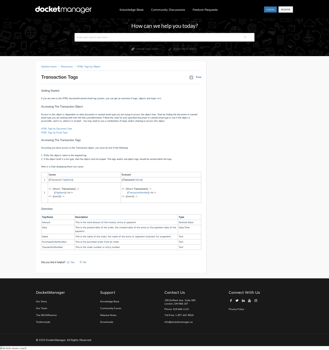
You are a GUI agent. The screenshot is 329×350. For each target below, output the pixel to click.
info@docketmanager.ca (178, 321)
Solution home (49, 66)
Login (270, 9)
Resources (67, 66)
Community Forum (110, 308)
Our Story (41, 301)
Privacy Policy (236, 309)
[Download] (158, 133)
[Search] (245, 37)
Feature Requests (205, 10)
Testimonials (43, 321)
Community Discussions (168, 10)
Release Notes (108, 315)
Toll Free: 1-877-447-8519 (178, 315)
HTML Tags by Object (88, 66)
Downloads (106, 321)
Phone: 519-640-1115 (176, 309)
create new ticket (146, 48)
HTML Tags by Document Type (56, 128)
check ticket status (184, 48)
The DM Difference (46, 315)
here (159, 98)
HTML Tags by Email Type (54, 132)
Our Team (41, 308)
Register (285, 9)
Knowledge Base (132, 10)
